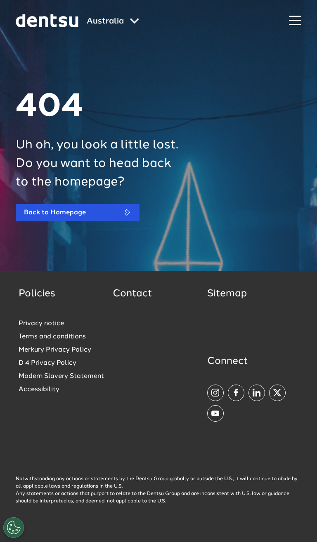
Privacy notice (41, 323)
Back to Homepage (55, 212)
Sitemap (227, 294)
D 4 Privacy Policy (47, 363)
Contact (132, 294)
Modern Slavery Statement (61, 376)
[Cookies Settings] (13, 527)
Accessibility (39, 389)
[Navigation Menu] (295, 21)
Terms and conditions (52, 336)
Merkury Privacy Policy (55, 350)
